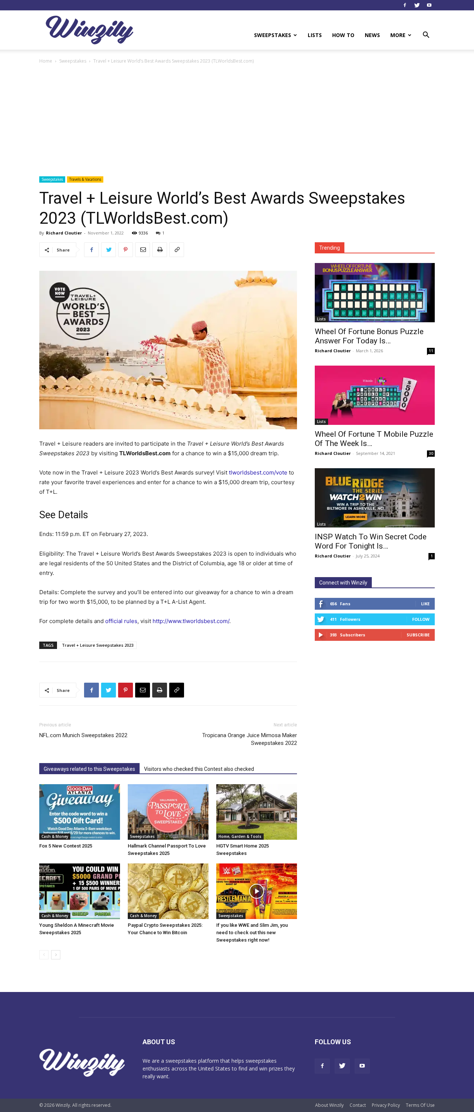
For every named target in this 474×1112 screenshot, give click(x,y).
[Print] (159, 249)
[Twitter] (417, 5)
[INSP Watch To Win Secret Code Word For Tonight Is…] (375, 497)
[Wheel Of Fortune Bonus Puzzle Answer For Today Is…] (375, 292)
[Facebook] (404, 5)
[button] (426, 35)
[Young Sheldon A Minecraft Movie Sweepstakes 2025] (79, 891)
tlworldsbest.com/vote (258, 472)
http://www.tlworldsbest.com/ (191, 621)
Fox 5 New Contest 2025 (65, 846)
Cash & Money (54, 836)
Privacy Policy (386, 1105)
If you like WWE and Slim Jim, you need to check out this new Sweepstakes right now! (252, 932)
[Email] (142, 249)
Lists (315, 35)
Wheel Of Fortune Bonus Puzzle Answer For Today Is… (369, 336)
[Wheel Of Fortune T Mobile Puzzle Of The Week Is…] (375, 395)
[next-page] (55, 954)
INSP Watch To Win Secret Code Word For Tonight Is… (371, 541)
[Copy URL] (176, 249)
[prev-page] (44, 954)
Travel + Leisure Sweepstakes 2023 (97, 645)
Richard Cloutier (64, 233)
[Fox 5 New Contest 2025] (79, 812)
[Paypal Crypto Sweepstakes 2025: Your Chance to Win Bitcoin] (168, 891)
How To (343, 35)
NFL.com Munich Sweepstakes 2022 (83, 735)
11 (431, 350)
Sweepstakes (272, 35)
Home (45, 61)
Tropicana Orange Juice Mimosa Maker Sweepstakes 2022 (249, 739)
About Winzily (329, 1105)
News (372, 35)
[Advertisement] (237, 121)
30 (431, 453)
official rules (121, 621)
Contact (358, 1105)
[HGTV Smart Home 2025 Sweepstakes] (256, 812)
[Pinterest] (125, 249)
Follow (421, 619)
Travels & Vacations (85, 179)
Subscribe (418, 634)
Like (425, 603)
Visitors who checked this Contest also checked (199, 769)
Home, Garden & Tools (239, 836)
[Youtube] (429, 5)
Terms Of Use (420, 1105)
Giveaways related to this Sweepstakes (89, 769)
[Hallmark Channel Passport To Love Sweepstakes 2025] (168, 812)
